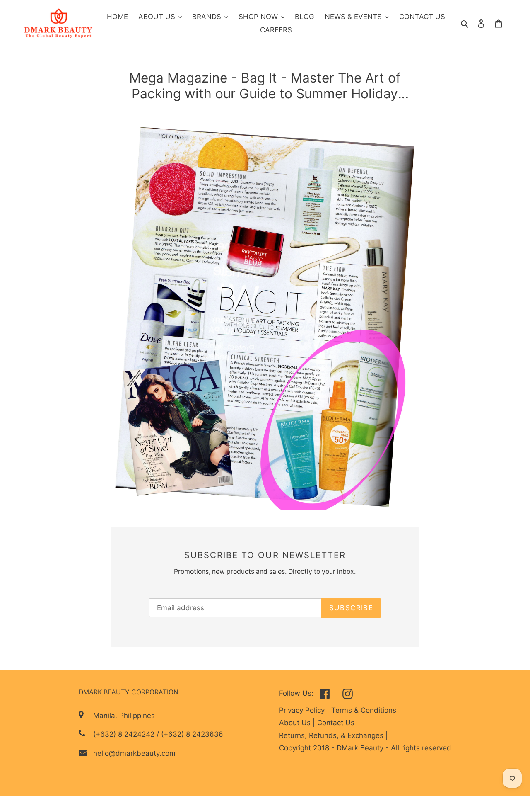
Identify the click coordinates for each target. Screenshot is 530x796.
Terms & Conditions (363, 710)
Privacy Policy (303, 710)
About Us (296, 722)
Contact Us (335, 722)
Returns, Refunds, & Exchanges (332, 735)
